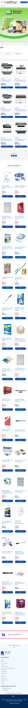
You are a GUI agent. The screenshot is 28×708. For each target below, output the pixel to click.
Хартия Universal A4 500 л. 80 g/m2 (20, 461)
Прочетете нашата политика (14, 700)
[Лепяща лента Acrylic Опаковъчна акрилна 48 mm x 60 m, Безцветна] (20, 329)
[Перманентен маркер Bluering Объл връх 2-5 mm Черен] (20, 542)
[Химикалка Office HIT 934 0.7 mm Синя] (7, 543)
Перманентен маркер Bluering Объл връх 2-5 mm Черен (20, 553)
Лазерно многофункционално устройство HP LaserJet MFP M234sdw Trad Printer (7, 80)
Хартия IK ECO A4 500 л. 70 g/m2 (7, 430)
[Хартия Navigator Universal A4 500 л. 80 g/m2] (7, 238)
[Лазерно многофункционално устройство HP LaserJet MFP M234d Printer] (21, 128)
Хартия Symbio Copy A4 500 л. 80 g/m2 (20, 186)
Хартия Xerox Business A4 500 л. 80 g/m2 (7, 187)
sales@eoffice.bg (7, 688)
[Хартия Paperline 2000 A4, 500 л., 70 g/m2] (7, 512)
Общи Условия (4, 666)
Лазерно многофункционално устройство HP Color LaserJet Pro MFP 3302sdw (7, 139)
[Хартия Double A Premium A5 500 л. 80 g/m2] (7, 603)
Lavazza (3, 683)
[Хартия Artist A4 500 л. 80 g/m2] (7, 268)
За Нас (2, 674)
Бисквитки (3, 669)
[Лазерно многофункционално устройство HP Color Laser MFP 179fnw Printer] (21, 69)
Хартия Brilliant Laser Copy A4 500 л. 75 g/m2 (20, 218)
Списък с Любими (5, 679)
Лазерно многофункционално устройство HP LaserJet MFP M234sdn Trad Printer (7, 110)
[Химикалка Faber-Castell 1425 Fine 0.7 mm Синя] (20, 390)
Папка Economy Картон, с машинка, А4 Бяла (7, 218)
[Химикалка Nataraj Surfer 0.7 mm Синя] (20, 421)
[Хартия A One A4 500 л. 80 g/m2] (7, 390)
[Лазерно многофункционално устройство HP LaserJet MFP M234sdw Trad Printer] (7, 69)
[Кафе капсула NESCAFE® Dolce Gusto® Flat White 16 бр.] (7, 481)
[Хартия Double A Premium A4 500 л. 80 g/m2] (20, 299)
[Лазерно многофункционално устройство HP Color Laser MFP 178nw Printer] (21, 98)
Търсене (3, 664)
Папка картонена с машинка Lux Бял (20, 369)
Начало (2, 44)
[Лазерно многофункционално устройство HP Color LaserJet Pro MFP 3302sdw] (7, 128)
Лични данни (4, 671)
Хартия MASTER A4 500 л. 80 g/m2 (20, 247)
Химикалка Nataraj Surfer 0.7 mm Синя (20, 430)
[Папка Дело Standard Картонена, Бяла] (20, 512)
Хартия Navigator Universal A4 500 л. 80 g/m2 (7, 248)
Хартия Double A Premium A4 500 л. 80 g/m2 (20, 309)
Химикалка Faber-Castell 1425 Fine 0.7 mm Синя (20, 401)
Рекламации (4, 673)
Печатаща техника (18, 44)
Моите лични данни (14, 703)
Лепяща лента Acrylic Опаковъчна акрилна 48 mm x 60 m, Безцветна (20, 340)
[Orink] (11, 635)
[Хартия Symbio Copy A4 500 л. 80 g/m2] (20, 177)
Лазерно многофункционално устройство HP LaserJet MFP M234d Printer (20, 139)
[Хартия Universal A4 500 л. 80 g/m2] (20, 451)
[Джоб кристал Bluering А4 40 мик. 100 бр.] (20, 573)
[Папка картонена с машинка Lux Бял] (20, 360)
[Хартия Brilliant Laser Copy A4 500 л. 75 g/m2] (20, 207)
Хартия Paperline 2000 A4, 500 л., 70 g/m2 (6, 522)
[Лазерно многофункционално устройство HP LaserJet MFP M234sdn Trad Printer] (7, 98)
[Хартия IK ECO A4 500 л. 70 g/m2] (7, 421)
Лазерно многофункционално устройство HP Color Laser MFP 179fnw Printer (21, 80)
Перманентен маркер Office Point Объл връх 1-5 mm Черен (7, 583)
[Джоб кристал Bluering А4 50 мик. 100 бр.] (7, 360)
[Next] (20, 634)
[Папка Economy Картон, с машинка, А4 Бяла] (7, 207)
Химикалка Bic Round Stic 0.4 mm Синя (19, 279)
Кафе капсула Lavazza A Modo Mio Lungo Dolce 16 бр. (20, 613)
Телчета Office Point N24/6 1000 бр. (7, 460)
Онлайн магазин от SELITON (14, 693)
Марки (2, 681)
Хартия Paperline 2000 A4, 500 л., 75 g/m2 (6, 339)
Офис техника (9, 44)
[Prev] (1, 634)
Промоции (3, 678)
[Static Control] (17, 634)
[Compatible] (5, 635)
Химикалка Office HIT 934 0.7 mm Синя (7, 552)
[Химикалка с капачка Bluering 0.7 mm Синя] (7, 299)
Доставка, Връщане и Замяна (8, 668)
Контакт (3, 676)
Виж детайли (20, 257)
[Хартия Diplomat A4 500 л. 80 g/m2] (20, 482)
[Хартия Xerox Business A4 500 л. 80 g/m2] (7, 177)
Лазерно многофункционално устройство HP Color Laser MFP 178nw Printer (21, 110)
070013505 (24, 2)
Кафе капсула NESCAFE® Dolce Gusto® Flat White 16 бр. (7, 492)
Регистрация (4, 663)
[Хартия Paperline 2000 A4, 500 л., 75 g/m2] (7, 329)
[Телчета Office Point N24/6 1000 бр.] (7, 451)
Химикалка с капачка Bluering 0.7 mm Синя (7, 309)
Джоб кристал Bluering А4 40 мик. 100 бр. (20, 583)
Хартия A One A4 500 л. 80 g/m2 (6, 399)
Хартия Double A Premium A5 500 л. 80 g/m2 (7, 613)
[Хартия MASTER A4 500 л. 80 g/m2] (20, 238)
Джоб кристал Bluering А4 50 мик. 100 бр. (7, 370)
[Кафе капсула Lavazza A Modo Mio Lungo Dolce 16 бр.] (20, 603)
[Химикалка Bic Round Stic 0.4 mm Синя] (20, 268)
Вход (2, 661)
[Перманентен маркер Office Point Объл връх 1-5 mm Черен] (7, 573)
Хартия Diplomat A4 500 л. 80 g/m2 (20, 491)
